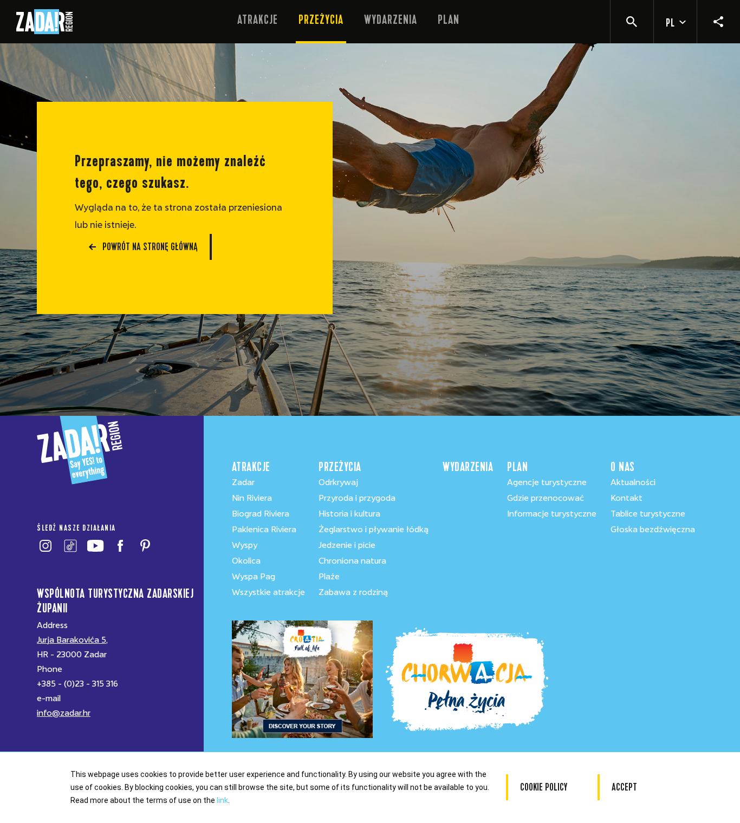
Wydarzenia (390, 20)
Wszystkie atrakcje (268, 592)
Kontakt (626, 498)
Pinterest (145, 545)
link (222, 800)
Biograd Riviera (260, 513)
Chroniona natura (352, 561)
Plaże (329, 576)
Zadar (243, 482)
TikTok (70, 545)
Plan (448, 20)
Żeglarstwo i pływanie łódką (374, 529)
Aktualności (633, 482)
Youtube (95, 545)
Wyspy (244, 545)
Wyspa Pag (253, 576)
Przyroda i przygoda (357, 498)
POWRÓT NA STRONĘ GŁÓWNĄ (150, 246)
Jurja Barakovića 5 (71, 640)
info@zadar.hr (63, 713)
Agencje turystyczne (547, 482)
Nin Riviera (252, 498)
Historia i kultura (349, 513)
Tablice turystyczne (648, 513)
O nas (623, 467)
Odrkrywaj (338, 482)
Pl (670, 23)
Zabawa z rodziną (353, 592)
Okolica (246, 561)
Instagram (45, 545)
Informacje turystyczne (551, 513)
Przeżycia (320, 20)
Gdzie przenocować (545, 498)
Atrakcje (257, 20)
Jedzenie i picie (347, 545)
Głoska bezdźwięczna (653, 529)
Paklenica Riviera (264, 529)
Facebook (120, 545)
